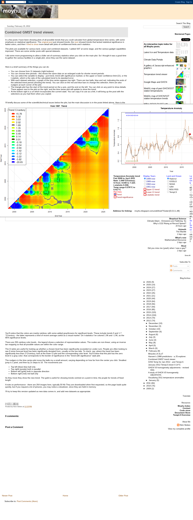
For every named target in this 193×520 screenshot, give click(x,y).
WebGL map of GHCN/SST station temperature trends (156, 97)
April (151, 345)
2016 (148, 309)
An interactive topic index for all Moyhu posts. (158, 45)
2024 (148, 287)
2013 (148, 318)
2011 (148, 383)
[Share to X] (11, 404)
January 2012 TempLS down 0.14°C (164, 365)
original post (47, 42)
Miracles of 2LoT (155, 354)
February (153, 351)
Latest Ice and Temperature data (159, 52)
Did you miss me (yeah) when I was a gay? (167, 248)
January (153, 380)
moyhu (11, 11)
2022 (148, 293)
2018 (148, 304)
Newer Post (7, 495)
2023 (148, 290)
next (76, 42)
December (154, 323)
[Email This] (6, 404)
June (151, 340)
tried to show (32, 44)
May (151, 342)
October (153, 329)
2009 (148, 388)
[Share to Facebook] (14, 404)
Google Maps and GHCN (155, 82)
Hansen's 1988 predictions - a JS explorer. (167, 356)
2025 (148, 284)
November (154, 326)
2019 (148, 301)
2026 (148, 282)
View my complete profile (179, 429)
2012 (148, 320)
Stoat (183, 246)
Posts (174, 266)
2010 (148, 386)
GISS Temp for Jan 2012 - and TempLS (165, 362)
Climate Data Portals (153, 59)
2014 (148, 315)
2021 (148, 296)
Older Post (123, 495)
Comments (177, 270)
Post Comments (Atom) (27, 501)
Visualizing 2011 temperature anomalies (166, 377)
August (152, 334)
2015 (148, 312)
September (154, 331)
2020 (148, 298)
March (152, 348)
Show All (187, 255)
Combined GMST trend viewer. (162, 359)
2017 (148, 307)
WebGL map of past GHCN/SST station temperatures (159, 89)
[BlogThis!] (9, 404)
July (151, 337)
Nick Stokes (185, 425)
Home (65, 495)
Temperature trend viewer (155, 74)
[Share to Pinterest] (17, 404)
